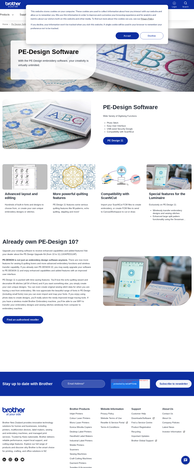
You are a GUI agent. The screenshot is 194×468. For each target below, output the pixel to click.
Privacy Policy (147, 18)
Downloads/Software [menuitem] (141, 418)
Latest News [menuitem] (168, 427)
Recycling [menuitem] (136, 431)
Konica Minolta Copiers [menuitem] (81, 427)
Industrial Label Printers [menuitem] (81, 440)
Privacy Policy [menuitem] (107, 413)
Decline (152, 35)
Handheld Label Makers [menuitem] (81, 436)
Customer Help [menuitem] (138, 413)
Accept (127, 35)
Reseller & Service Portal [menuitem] (112, 422)
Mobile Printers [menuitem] (77, 445)
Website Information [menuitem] (112, 409)
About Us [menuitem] (167, 409)
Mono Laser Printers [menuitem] (79, 422)
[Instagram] (10, 459)
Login (174, 7)
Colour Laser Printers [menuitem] (80, 418)
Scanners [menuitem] (74, 449)
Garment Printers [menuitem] (78, 463)
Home (5, 24)
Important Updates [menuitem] (140, 436)
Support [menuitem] (136, 409)
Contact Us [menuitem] (167, 413)
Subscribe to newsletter (174, 384)
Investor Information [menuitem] (172, 431)
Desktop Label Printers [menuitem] (81, 431)
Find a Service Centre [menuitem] (141, 422)
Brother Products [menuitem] (80, 409)
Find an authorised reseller (23, 319)
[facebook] (16, 459)
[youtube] (22, 459)
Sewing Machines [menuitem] (78, 454)
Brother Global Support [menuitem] (142, 440)
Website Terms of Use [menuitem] (111, 418)
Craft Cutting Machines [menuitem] (81, 458)
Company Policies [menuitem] (170, 422)
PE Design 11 (115, 140)
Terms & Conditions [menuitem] (110, 427)
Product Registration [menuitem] (141, 427)
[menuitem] (7, 14)
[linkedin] (4, 459)
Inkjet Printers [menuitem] (76, 413)
